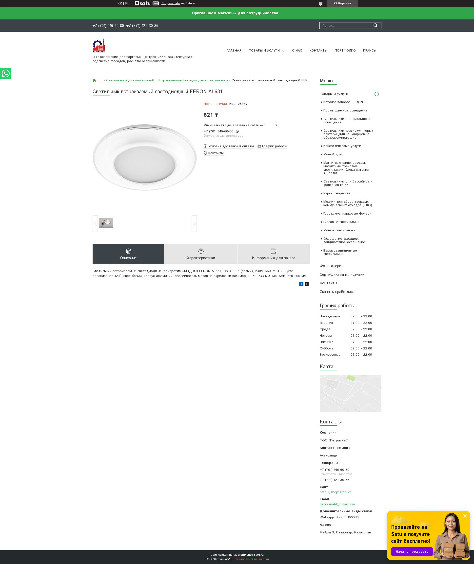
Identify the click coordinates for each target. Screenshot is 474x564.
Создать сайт (170, 3)
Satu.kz (259, 555)
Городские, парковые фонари (347, 213)
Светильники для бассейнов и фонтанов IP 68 (348, 183)
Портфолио (345, 50)
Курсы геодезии (336, 193)
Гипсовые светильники (341, 221)
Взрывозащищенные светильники (340, 252)
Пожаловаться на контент (251, 559)
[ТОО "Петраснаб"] (99, 45)
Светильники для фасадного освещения (346, 120)
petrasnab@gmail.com (337, 504)
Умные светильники (339, 230)
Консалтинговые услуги (342, 146)
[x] (307, 285)
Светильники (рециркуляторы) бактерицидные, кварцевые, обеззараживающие (348, 134)
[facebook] (301, 285)
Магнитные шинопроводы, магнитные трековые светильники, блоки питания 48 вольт (346, 168)
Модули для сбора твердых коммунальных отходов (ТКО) (347, 203)
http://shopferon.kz (335, 492)
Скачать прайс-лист (337, 291)
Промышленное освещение (345, 110)
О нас (297, 50)
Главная (234, 50)
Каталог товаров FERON (343, 102)
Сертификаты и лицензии (342, 274)
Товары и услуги (264, 50)
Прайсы (369, 50)
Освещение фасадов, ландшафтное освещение (344, 240)
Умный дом (332, 154)
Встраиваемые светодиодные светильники (193, 80)
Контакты (318, 50)
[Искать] (375, 25)
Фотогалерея (331, 266)
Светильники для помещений (130, 80)
